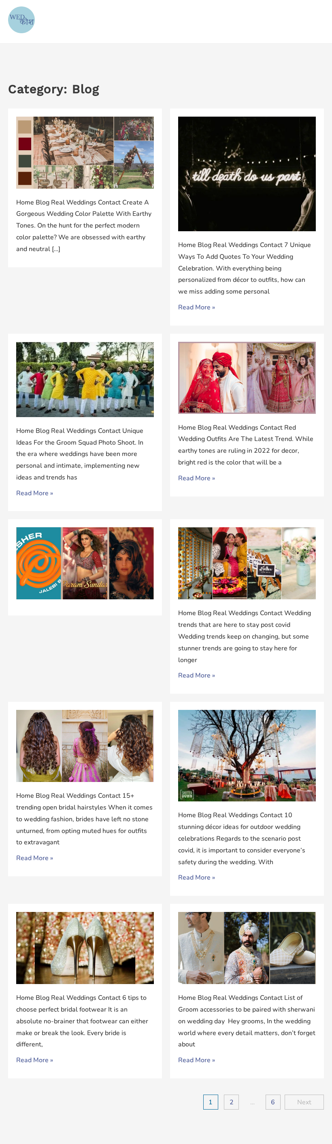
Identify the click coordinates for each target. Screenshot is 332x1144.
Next (304, 1102)
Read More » (196, 307)
